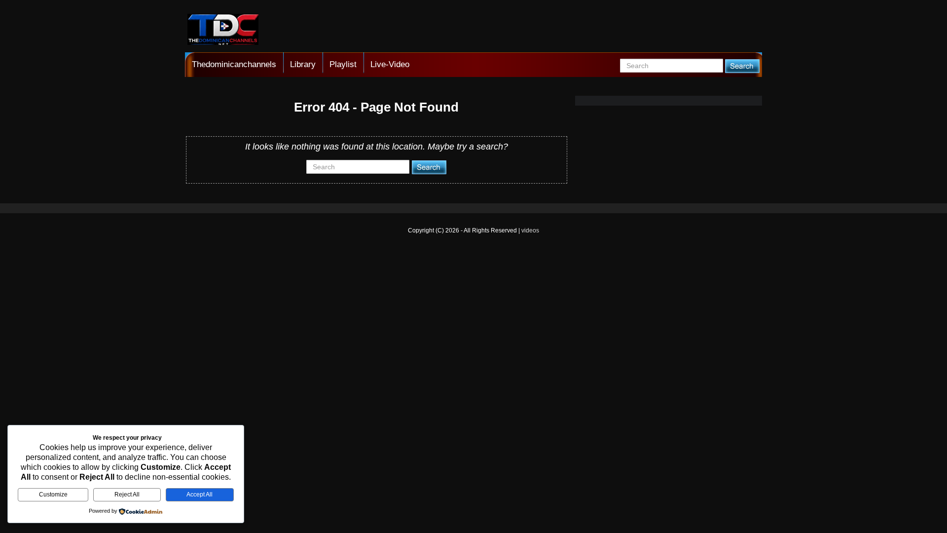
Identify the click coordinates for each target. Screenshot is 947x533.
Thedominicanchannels (234, 64)
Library (303, 64)
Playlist (343, 64)
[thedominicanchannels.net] (222, 30)
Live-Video (389, 64)
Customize (53, 494)
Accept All (199, 494)
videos (530, 230)
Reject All (127, 494)
